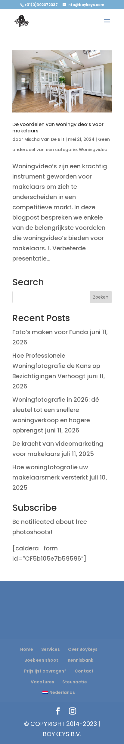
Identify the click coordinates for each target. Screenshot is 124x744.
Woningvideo (93, 150)
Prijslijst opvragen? (45, 671)
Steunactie (74, 682)
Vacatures (42, 682)
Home (26, 649)
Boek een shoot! (42, 660)
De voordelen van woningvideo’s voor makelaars (58, 127)
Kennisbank (80, 660)
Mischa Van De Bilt (44, 139)
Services (50, 649)
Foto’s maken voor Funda (50, 332)
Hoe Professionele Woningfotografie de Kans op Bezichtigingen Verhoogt (56, 365)
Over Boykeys (83, 649)
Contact (84, 671)
